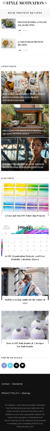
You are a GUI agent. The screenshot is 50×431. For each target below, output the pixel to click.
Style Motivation (25, 2)
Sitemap (26, 393)
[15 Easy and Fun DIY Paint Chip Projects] (25, 199)
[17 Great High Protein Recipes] (8, 43)
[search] (46, 3)
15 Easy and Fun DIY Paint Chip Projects (25, 215)
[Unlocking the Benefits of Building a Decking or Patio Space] (25, 121)
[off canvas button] (4, 3)
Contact (5, 384)
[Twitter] (10, 365)
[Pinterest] (16, 365)
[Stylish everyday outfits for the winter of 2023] (25, 283)
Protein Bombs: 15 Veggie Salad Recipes (32, 23)
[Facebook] (4, 365)
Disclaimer (17, 384)
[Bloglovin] (22, 365)
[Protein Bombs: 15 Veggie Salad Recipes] (8, 23)
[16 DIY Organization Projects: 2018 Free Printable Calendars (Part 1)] (25, 240)
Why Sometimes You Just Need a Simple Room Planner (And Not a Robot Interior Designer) (23, 97)
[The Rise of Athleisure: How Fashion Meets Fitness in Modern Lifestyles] (25, 154)
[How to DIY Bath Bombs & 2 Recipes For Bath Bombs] (25, 327)
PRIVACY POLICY (10, 393)
